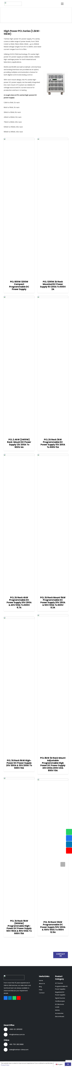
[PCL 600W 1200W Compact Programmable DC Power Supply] (19, 215)
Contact (42, 993)
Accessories (59, 1013)
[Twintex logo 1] (13, 4)
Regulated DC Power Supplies (60, 993)
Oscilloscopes (60, 1001)
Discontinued (59, 1016)
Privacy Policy (5, 1065)
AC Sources (59, 983)
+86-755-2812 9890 (16, 1044)
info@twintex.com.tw (17, 1034)
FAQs (40, 990)
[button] (62, 3)
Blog (40, 987)
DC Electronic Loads (59, 1005)
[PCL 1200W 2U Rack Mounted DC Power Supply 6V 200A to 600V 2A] (53, 215)
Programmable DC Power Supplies (61, 987)
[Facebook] (6, 998)
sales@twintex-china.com (18, 1050)
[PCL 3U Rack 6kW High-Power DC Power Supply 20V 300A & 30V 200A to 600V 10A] (19, 694)
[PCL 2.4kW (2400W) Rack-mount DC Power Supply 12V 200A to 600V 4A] (19, 373)
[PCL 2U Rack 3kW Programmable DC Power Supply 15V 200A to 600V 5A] (53, 373)
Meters (57, 1010)
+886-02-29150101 (15, 1029)
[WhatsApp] (14, 998)
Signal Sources (60, 998)
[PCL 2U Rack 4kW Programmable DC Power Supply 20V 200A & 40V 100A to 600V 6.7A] (19, 532)
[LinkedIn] (10, 998)
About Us (42, 983)
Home (41, 980)
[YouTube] (19, 998)
